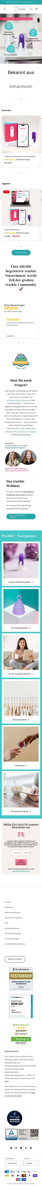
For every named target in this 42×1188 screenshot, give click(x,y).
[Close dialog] (41, 580)
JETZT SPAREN (31, 598)
